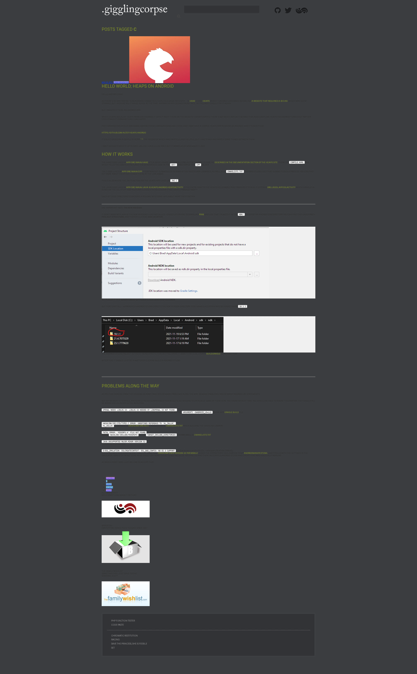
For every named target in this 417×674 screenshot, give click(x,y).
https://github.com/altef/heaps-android (124, 132)
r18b (201, 214)
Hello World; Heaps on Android (138, 86)
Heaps (206, 101)
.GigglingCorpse (134, 9)
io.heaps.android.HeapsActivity (166, 187)
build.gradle (213, 354)
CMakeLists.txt (174, 426)
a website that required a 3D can (270, 101)
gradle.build (232, 412)
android (110, 478)
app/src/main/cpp (132, 171)
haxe (109, 484)
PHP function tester (123, 621)
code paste (117, 625)
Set (113, 648)
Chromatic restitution (124, 636)
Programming (121, 82)
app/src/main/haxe (137, 162)
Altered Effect (302, 10)
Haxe (192, 101)
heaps (109, 487)
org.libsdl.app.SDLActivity (281, 187)
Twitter (288, 10)
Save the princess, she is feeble (129, 644)
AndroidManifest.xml (256, 453)
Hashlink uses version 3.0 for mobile (178, 453)
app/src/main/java (137, 187)
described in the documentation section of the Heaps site (246, 162)
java (109, 490)
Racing (115, 639)
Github (278, 10)
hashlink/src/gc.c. (138, 426)
